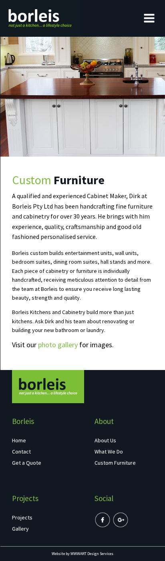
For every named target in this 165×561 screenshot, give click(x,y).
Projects (22, 517)
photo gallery (58, 344)
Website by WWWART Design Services (82, 553)
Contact (21, 451)
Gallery (20, 528)
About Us (105, 440)
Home (19, 440)
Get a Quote (26, 462)
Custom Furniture (115, 462)
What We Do (109, 451)
